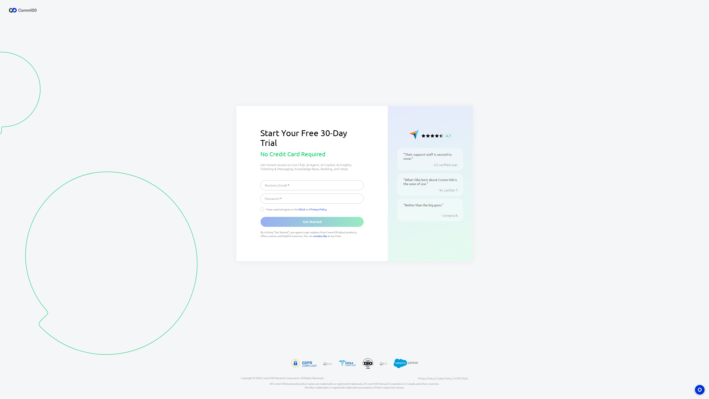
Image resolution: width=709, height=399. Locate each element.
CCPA (457, 378)
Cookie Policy (444, 378)
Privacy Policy (318, 209)
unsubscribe (320, 236)
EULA (302, 209)
